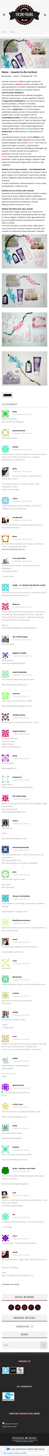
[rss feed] (38, 1310)
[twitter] (18, 1310)
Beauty (17, 76)
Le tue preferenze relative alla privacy (26, 1449)
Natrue (31, 143)
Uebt (22, 120)
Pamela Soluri (7, 76)
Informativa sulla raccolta (14, 1453)
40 (36, 76)
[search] (43, 1345)
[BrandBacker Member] (20, 1373)
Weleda (19, 84)
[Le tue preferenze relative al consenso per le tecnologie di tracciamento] (2, 1092)
